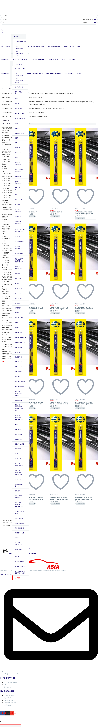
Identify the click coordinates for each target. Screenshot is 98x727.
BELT (3, 147)
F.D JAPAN (18, 109)
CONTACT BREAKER (18, 247)
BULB (4, 164)
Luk (16, 158)
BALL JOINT (6, 140)
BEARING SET (6, 145)
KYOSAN (18, 153)
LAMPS (17, 352)
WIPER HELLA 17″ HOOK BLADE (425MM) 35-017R (84, 403)
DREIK (17, 99)
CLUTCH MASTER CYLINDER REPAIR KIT (11, 187)
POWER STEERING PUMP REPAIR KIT (19, 408)
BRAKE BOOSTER (7, 150)
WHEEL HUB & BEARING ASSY (20, 572)
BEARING (5, 142)
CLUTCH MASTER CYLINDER (11, 183)
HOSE (17, 328)
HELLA (17, 128)
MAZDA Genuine (18, 163)
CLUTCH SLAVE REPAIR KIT (20, 231)
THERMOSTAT (20, 523)
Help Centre (69, 46)
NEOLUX (18, 176)
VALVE (17, 556)
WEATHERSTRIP (20, 566)
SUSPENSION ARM (19, 512)
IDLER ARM (18, 332)
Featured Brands (54, 46)
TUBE (17, 538)
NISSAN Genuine (18, 189)
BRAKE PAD (6, 159)
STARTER (18, 491)
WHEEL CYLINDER (18, 544)
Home (3, 89)
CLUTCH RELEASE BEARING (11, 190)
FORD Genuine (20, 118)
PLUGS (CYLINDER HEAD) (18, 393)
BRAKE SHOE (6, 162)
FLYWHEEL (18, 288)
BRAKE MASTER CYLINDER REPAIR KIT (10, 155)
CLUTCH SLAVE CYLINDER (10, 195)
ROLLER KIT (19, 439)
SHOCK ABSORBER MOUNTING (19, 472)
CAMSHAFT (5, 169)
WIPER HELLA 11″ (32, 212)
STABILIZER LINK (19, 485)
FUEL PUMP (19, 298)
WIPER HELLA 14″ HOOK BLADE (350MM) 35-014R (59, 308)
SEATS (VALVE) (19, 444)
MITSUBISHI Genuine (19, 170)
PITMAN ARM (19, 386)
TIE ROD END (19, 528)
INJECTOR (18, 347)
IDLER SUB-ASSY (20, 337)
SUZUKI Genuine (18, 210)
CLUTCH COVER (7, 176)
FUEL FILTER (19, 293)
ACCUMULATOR (21, 41)
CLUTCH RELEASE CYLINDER (11, 193)
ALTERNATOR (6, 135)
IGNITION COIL (20, 342)
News (79, 46)
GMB (16, 123)
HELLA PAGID (19, 133)
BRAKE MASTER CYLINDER (10, 152)
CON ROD (18, 236)
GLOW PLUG (19, 318)
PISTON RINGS (20, 381)
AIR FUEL (5, 133)
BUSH (4, 166)
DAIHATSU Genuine (19, 66)
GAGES (17, 303)
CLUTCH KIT (6, 181)
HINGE (17, 323)
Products (5, 46)
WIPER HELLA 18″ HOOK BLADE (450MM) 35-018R (59, 498)
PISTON (17, 377)
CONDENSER (19, 241)
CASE (3, 171)
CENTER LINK (6, 174)
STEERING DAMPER (18, 497)
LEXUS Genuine (18, 182)
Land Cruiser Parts (36, 46)
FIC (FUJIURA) (19, 113)
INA (16, 143)
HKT (16, 138)
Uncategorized (7, 344)
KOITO (17, 148)
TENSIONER (19, 518)
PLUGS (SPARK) (20, 400)
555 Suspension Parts (19, 48)
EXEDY (17, 104)
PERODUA (18, 200)
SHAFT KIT (18, 459)
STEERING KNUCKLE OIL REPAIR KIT (19, 504)
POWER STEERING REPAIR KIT (19, 417)
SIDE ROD (18, 479)
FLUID (17, 283)
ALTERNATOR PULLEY (9, 138)
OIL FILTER (18, 367)
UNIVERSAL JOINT (19, 550)
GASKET (18, 308)
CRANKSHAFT (19, 253)
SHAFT (17, 454)
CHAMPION (19, 87)
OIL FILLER (18, 362)
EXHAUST (18, 274)
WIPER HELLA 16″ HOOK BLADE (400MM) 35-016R (34, 403)
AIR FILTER (5, 130)
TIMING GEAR (19, 533)
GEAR (17, 313)
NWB (16, 195)
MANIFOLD (18, 357)
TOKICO (18, 216)
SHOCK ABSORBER (19, 464)
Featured (18, 278)
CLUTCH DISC (6, 178)
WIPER (17, 578)
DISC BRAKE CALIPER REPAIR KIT (19, 260)
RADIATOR (18, 434)
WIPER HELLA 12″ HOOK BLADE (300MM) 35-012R (84, 213)
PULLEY (17, 424)
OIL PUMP (18, 372)
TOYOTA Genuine (18, 222)
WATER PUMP (19, 561)
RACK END (18, 429)
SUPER (17, 204)
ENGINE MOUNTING (19, 268)
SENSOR (18, 449)
